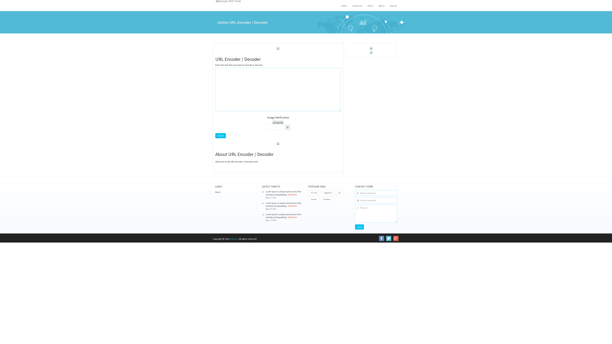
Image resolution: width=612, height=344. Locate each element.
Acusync (234, 238)
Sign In (381, 5)
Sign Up (393, 5)
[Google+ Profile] (395, 238)
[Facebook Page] (381, 238)
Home (344, 5)
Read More (292, 194)
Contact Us (357, 5)
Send (359, 227)
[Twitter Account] (388, 238)
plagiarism (328, 193)
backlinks (326, 199)
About (370, 5)
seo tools (314, 193)
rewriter (314, 199)
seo (339, 193)
